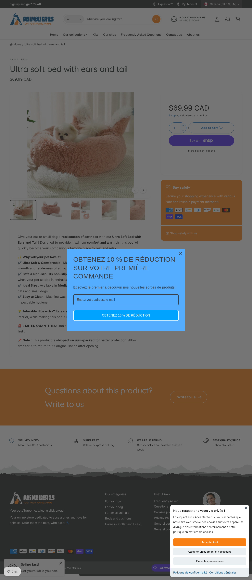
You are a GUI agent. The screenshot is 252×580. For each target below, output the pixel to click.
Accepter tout (209, 542)
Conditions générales (222, 572)
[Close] (246, 508)
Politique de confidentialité (190, 572)
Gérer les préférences (209, 561)
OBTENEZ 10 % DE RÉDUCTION (126, 315)
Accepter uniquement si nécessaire (210, 551)
